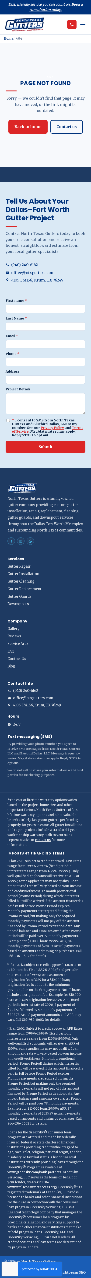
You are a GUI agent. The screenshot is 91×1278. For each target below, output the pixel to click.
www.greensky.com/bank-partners (34, 1172)
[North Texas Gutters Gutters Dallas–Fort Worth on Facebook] (11, 541)
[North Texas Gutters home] (34, 24)
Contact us (66, 126)
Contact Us (16, 659)
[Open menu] (82, 24)
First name (16, 301)
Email (12, 336)
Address (13, 371)
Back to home (28, 126)
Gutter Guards (19, 596)
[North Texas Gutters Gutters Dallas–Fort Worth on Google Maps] (30, 541)
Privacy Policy (52, 428)
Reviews (14, 636)
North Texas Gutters (38, 1261)
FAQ (10, 651)
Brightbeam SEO (71, 1272)
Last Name (16, 318)
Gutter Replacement (24, 589)
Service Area (17, 644)
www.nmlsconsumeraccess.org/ (32, 1187)
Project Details (18, 389)
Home (8, 39)
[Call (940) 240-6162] (72, 24)
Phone (12, 354)
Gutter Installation (23, 574)
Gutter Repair (19, 566)
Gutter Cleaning (21, 581)
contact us (43, 840)
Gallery (13, 629)
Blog (11, 666)
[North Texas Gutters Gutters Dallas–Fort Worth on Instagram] (20, 541)
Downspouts (18, 604)
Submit (45, 447)
